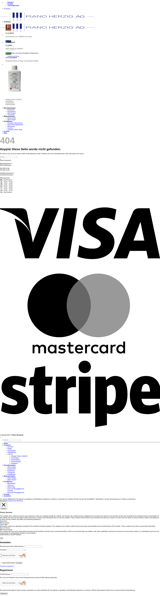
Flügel (9, 449)
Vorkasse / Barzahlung (14, 123)
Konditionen (11, 474)
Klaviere (10, 447)
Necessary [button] (3, 521)
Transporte (10, 114)
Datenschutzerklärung (15, 501)
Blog (5, 133)
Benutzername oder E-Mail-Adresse (12, 546)
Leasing (10, 128)
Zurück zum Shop (13, 56)
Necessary (5, 523)
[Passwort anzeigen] (25, 550)
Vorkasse (10, 485)
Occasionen (11, 450)
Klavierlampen (16, 461)
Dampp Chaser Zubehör (19, 456)
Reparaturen (11, 111)
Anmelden (19, 563)
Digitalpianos (11, 452)
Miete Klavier (11, 118)
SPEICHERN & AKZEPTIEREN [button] (10, 534)
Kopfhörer (14, 463)
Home (6, 443)
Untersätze (15, 458)
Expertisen (10, 109)
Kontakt (6, 131)
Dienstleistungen (10, 465)
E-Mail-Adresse (5, 574)
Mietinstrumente (9, 476)
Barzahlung (11, 483)
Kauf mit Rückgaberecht (15, 124)
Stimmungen (11, 113)
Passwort (3, 550)
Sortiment (7, 445)
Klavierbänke (15, 460)
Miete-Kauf (11, 126)
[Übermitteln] (0, 159)
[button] (7, 9)
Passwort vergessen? (7, 566)
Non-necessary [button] (5, 528)
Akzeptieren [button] (4, 501)
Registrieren (4, 593)
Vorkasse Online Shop (14, 129)
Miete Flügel (11, 119)
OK (1, 538)
